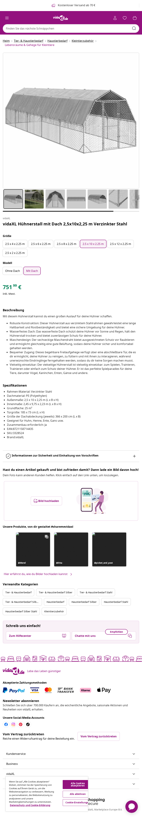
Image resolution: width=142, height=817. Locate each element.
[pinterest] (20, 724)
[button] (33, 549)
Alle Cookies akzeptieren (78, 784)
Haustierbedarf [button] (55, 602)
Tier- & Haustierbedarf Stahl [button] (96, 592)
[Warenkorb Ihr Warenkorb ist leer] (135, 17)
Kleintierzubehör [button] (54, 611)
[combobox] (71, 28)
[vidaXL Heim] (60, 18)
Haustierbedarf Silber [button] (84, 602)
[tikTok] (28, 724)
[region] (47, 793)
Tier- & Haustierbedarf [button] (18, 592)
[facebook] (6, 724)
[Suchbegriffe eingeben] (134, 28)
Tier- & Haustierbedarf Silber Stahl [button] (23, 602)
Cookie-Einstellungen (77, 802)
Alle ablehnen (78, 794)
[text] (12, 288)
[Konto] (114, 17)
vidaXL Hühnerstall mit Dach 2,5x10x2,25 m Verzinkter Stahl (65, 224)
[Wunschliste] (124, 17)
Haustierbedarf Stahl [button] (116, 602)
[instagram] (13, 724)
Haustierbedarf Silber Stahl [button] (21, 611)
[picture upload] (92, 501)
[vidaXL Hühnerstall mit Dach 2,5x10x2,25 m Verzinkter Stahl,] (71, 120)
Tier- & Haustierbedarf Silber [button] (55, 592)
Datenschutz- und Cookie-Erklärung (30, 805)
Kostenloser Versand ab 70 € (76, 5)
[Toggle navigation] (7, 18)
